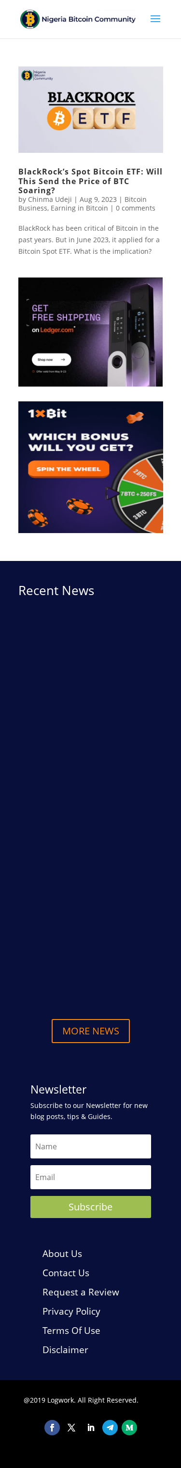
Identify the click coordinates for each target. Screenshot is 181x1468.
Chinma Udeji (50, 199)
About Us (62, 1253)
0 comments (135, 207)
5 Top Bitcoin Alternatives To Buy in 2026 (90, 967)
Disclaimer (65, 1350)
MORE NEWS (90, 1030)
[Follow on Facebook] (52, 1427)
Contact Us (65, 1273)
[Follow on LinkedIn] (90, 1427)
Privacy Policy (71, 1311)
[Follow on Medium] (129, 1427)
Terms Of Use (71, 1330)
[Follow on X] (71, 1427)
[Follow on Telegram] (110, 1427)
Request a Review (80, 1292)
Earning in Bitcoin (79, 207)
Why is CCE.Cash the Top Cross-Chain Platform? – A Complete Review (84, 732)
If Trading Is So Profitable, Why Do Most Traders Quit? (89, 899)
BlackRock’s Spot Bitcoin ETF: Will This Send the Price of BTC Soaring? (90, 180)
